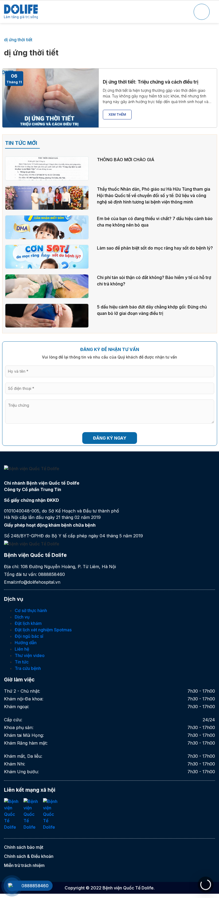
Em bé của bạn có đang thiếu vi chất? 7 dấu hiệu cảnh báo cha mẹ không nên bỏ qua (155, 222)
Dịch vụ (22, 617)
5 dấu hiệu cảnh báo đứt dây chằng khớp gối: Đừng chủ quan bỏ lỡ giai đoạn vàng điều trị (152, 310)
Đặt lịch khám (28, 623)
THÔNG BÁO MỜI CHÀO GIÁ (125, 159)
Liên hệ (22, 649)
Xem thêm (117, 114)
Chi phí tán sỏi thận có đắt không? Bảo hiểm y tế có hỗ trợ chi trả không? (154, 280)
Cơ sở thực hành (31, 610)
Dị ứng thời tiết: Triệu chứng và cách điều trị (150, 82)
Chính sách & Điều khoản (28, 856)
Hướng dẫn (26, 642)
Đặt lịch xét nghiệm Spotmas (43, 629)
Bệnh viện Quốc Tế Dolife (128, 888)
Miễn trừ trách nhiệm (24, 865)
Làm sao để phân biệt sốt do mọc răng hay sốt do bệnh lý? (155, 248)
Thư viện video (30, 655)
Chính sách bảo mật (23, 847)
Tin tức (22, 662)
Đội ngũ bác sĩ (29, 636)
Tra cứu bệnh (28, 668)
